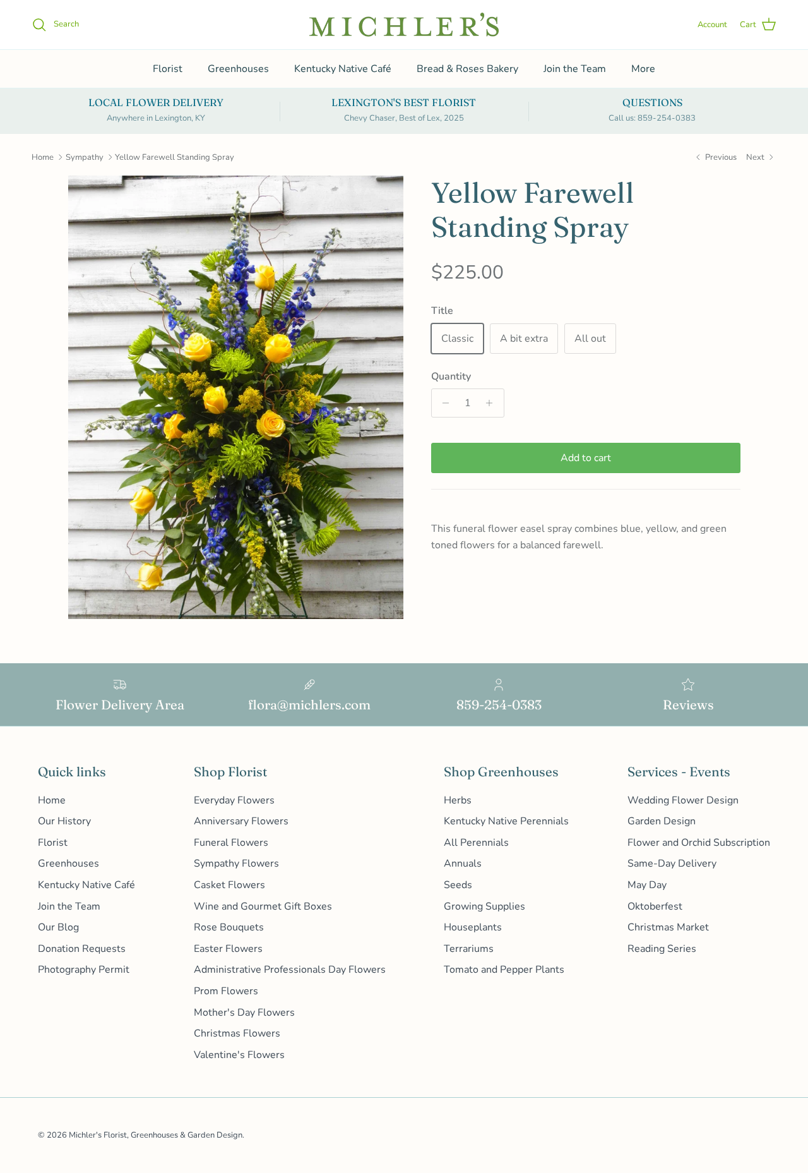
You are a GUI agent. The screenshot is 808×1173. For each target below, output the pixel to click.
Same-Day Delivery (671, 863)
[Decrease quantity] (443, 403)
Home (43, 157)
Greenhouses (238, 69)
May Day (647, 885)
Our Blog (58, 927)
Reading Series (661, 949)
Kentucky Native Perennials (506, 821)
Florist (167, 69)
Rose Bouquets (229, 927)
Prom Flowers (226, 991)
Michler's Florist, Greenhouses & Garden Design (155, 1135)
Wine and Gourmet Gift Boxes (263, 906)
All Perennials (476, 843)
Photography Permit (83, 970)
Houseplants (473, 927)
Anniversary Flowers (241, 821)
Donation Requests (82, 949)
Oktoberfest (654, 906)
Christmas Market (668, 927)
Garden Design (661, 821)
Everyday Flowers (234, 800)
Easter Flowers (228, 949)
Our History (64, 821)
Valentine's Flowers (239, 1055)
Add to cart (586, 458)
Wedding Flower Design (683, 800)
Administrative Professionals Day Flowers (290, 970)
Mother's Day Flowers (244, 1013)
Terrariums (469, 949)
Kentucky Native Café (342, 69)
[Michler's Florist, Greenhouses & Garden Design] (404, 25)
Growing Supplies (484, 906)
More (643, 69)
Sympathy (85, 157)
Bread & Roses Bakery (467, 69)
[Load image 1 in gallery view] (235, 398)
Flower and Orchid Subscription (698, 843)
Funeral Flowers (231, 843)
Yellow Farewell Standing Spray (174, 157)
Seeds (458, 885)
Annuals (463, 863)
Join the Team (575, 69)
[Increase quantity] (493, 403)
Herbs (458, 800)
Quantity (451, 376)
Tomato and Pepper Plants (504, 970)
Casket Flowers (229, 885)
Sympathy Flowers (236, 863)
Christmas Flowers (237, 1033)
